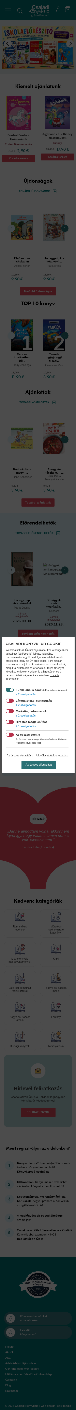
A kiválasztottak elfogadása (52, 755)
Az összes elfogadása (39, 764)
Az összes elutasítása (20, 755)
